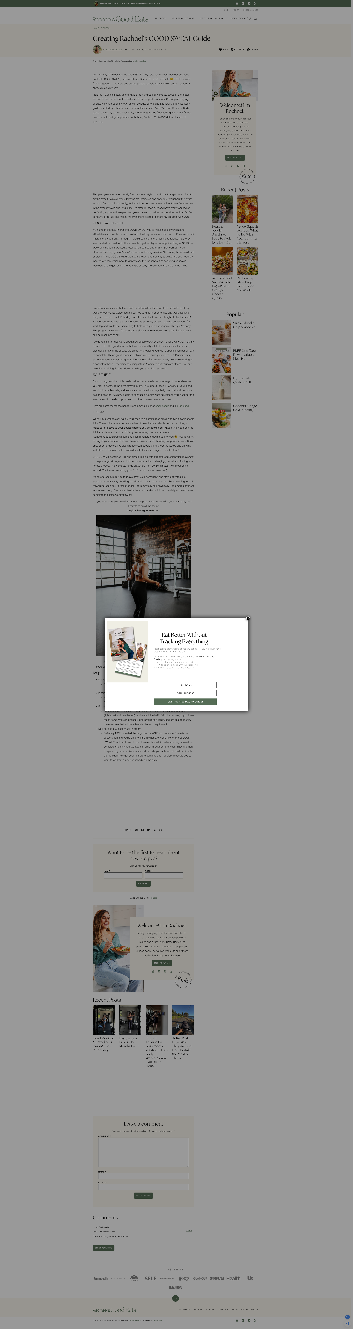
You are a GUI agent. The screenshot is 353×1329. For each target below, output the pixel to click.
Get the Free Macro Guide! (185, 701)
